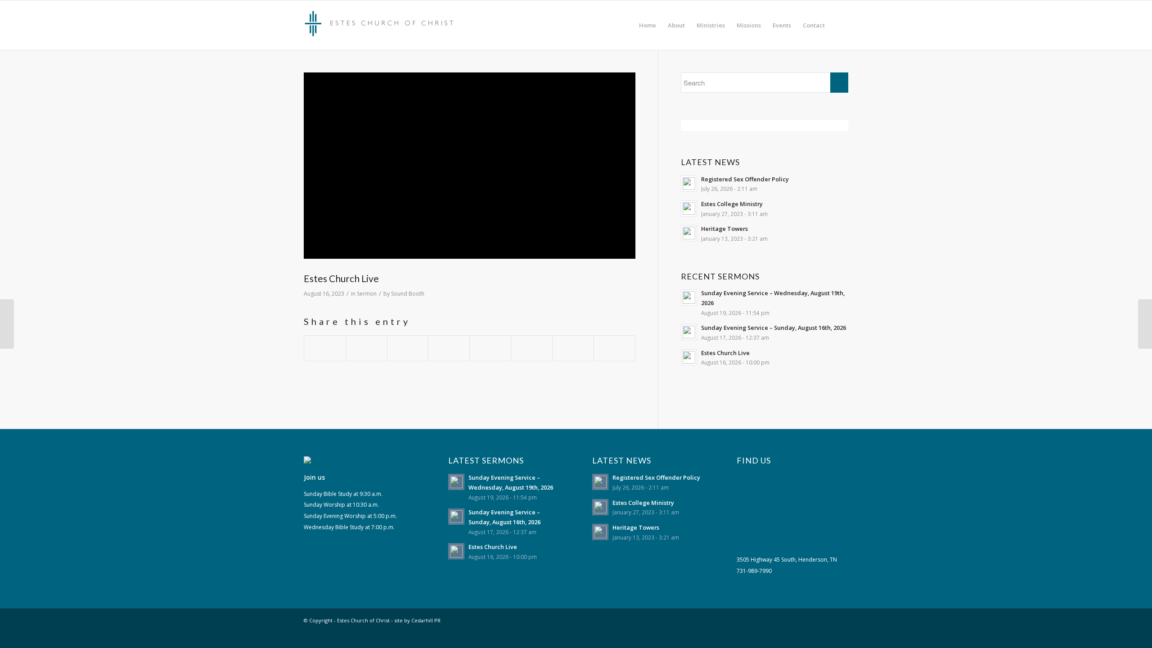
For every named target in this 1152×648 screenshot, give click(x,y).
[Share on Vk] (531, 348)
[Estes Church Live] (7, 324)
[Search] (839, 25)
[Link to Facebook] (841, 619)
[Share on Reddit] (573, 348)
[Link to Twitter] (828, 619)
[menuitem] (647, 25)
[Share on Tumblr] (490, 348)
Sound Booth (407, 293)
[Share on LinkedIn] (448, 348)
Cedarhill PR (426, 620)
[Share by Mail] (614, 348)
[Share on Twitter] (366, 348)
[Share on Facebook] (325, 348)
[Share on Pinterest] (407, 348)
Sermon (367, 293)
